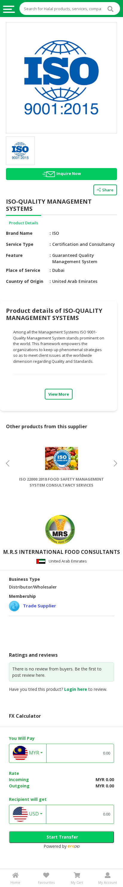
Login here (75, 689)
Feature (14, 255)
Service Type (19, 244)
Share (107, 190)
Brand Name (19, 233)
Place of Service (23, 270)
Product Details (23, 222)
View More (58, 394)
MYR (33, 752)
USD (33, 813)
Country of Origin (24, 281)
